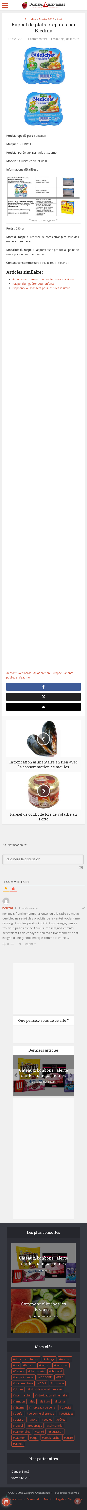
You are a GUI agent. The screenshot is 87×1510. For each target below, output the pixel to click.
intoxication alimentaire (52, 1395)
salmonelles (22, 1431)
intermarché (23, 1395)
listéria (60, 1401)
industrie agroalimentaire (45, 1389)
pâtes (61, 1419)
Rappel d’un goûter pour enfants (33, 283)
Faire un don (34, 1499)
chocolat (56, 1371)
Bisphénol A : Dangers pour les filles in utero (41, 288)
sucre (69, 1438)
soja (34, 1438)
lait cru (45, 1401)
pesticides (66, 1413)
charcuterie (37, 1371)
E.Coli (42, 1383)
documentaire (24, 1383)
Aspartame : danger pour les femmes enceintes (43, 279)
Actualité (30, 19)
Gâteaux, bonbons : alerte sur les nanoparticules (43, 1072)
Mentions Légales (55, 1499)
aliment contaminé (27, 1359)
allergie (50, 1359)
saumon (26, 677)
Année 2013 (46, 19)
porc (34, 1419)
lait (33, 1401)
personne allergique (41, 1413)
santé (40, 1431)
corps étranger (24, 1377)
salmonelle (55, 1425)
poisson (20, 1419)
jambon (20, 1401)
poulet (48, 1419)
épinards (25, 673)
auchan (66, 1359)
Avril (59, 19)
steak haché (51, 1438)
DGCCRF (46, 1377)
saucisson (56, 1431)
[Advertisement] (43, 483)
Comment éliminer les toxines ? (43, 1306)
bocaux (30, 1365)
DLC (61, 1377)
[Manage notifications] (77, 1501)
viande (19, 1444)
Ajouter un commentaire (43, 1316)
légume (19, 1407)
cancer (45, 1365)
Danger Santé (20, 1471)
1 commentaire (38, 39)
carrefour (62, 1365)
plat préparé (43, 673)
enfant (12, 673)
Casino (19, 1371)
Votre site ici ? (20, 1478)
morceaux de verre (43, 1407)
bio (17, 1365)
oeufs (18, 1413)
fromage (58, 1383)
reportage (35, 1425)
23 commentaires (43, 1270)
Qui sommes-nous (13, 1499)
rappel (58, 673)
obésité (66, 1407)
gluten (19, 1389)
